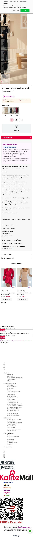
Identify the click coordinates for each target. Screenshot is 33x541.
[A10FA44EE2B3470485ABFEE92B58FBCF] (16, 511)
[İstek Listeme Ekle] (16, 120)
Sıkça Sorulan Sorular (13, 436)
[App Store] (16, 462)
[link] (8, 91)
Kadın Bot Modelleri (12, 413)
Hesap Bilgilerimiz (12, 379)
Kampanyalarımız (12, 386)
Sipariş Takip (10, 439)
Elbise (8, 390)
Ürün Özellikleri (7, 137)
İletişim (9, 381)
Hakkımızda (10, 374)
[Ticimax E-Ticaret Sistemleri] (16, 536)
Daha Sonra (15, 10)
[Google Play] (16, 467)
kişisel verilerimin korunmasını (21, 341)
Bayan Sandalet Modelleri (14, 407)
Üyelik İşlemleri (11, 427)
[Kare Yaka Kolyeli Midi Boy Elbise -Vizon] (24, 277)
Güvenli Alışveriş (11, 426)
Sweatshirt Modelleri (13, 401)
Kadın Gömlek (11, 393)
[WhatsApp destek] (30, 531)
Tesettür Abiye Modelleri (14, 391)
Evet (25, 10)
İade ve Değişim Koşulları (14, 419)
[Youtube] (4, 369)
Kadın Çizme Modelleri (13, 415)
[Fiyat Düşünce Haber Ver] (21, 120)
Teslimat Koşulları (12, 424)
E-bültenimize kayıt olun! (7, 326)
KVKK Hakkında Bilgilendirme (15, 377)
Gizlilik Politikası (11, 376)
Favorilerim (10, 444)
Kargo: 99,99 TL (10, 96)
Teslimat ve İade (6, 254)
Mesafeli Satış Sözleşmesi (14, 422)
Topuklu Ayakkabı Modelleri (14, 405)
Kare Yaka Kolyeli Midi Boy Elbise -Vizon (24, 293)
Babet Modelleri (11, 412)
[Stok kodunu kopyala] (12, 91)
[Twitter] (4, 363)
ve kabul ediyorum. (15, 341)
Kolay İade (10, 441)
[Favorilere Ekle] (12, 120)
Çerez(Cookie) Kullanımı (14, 429)
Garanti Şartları (11, 430)
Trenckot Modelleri (12, 402)
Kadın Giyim (10, 388)
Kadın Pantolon (11, 396)
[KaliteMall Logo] (16, 475)
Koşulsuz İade (11, 421)
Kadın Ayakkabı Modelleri (14, 404)
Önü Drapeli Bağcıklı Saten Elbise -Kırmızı (8, 293)
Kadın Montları (11, 399)
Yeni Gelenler (11, 385)
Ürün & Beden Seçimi (7, 258)
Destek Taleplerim (12, 442)
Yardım (9, 438)
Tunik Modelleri (11, 394)
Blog (8, 435)
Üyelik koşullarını (5, 341)
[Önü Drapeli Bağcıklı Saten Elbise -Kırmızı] (8, 277)
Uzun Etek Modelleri (12, 398)
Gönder (2, 330)
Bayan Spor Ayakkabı (13, 410)
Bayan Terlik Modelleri (13, 409)
